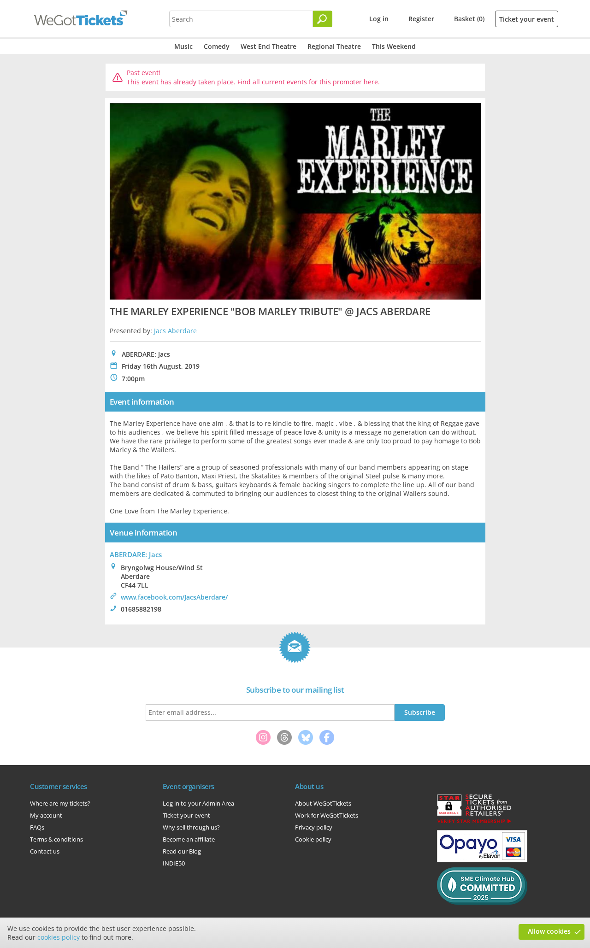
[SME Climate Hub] (482, 902)
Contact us (44, 851)
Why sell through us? (191, 827)
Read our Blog (182, 851)
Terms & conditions (56, 839)
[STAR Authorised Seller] (474, 822)
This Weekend (394, 46)
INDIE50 (174, 863)
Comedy (217, 46)
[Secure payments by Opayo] (482, 860)
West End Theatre (268, 46)
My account (46, 815)
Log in (379, 18)
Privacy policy (313, 827)
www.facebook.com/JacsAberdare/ (174, 597)
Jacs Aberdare (175, 330)
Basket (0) (469, 18)
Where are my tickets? (60, 803)
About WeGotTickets (323, 803)
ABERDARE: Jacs (136, 554)
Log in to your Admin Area (198, 803)
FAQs (37, 827)
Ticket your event (526, 19)
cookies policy (58, 937)
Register (421, 18)
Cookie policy (313, 839)
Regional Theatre (334, 46)
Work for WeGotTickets (326, 815)
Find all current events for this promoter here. (308, 81)
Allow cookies (549, 931)
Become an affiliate (189, 839)
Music (183, 46)
